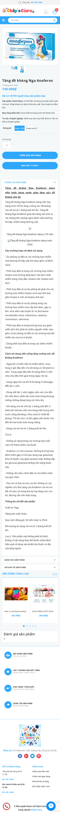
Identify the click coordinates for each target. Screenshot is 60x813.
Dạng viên (19, 128)
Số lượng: (6, 139)
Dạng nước (31, 128)
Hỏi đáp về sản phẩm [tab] (15, 567)
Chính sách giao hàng (41, 776)
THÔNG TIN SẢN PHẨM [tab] (15, 182)
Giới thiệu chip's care (41, 786)
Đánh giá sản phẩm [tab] (14, 560)
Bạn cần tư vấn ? (30, 165)
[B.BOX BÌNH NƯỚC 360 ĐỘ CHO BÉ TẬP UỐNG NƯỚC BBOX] (44, 594)
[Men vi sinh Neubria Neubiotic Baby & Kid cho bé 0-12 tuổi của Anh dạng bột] (16, 594)
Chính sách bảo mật (40, 771)
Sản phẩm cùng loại (15, 573)
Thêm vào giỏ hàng (30, 155)
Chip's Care (36, 810)
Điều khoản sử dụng (40, 781)
